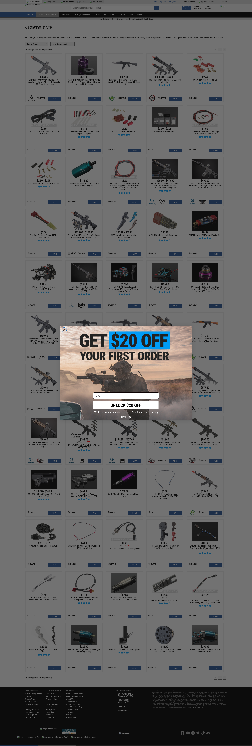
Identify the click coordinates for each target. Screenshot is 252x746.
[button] (126, 407)
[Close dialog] (64, 329)
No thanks (126, 417)
